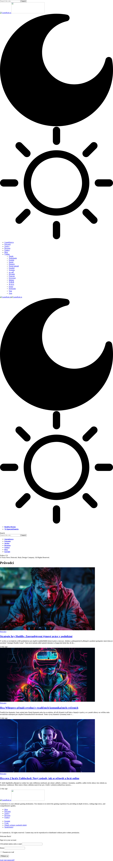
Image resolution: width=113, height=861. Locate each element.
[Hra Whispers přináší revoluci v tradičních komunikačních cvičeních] (47, 701)
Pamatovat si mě (8, 852)
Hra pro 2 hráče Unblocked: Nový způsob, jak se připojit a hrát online (39, 778)
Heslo (2, 848)
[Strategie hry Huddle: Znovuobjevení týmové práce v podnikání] (47, 630)
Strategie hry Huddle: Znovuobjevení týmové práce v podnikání (36, 636)
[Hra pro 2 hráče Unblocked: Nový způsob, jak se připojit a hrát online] (47, 772)
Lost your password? (7, 860)
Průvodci (3, 632)
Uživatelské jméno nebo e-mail (11, 844)
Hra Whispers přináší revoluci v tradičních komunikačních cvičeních (39, 707)
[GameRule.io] (11, 297)
